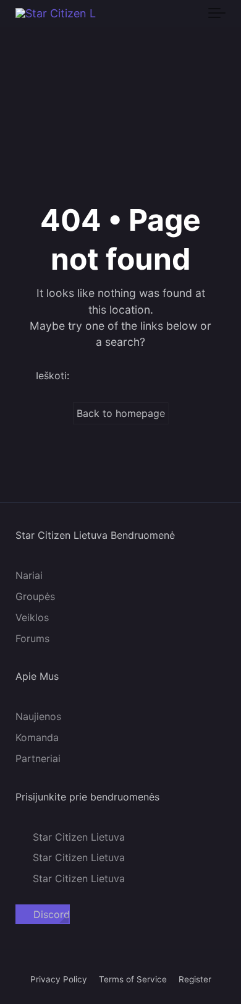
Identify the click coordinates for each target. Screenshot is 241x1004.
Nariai (29, 575)
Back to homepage (121, 413)
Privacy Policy (58, 979)
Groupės (35, 596)
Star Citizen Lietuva (79, 837)
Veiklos (32, 617)
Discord (51, 915)
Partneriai (38, 758)
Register (195, 979)
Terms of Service (133, 979)
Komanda (37, 737)
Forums (32, 638)
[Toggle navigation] (217, 13)
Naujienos (38, 717)
